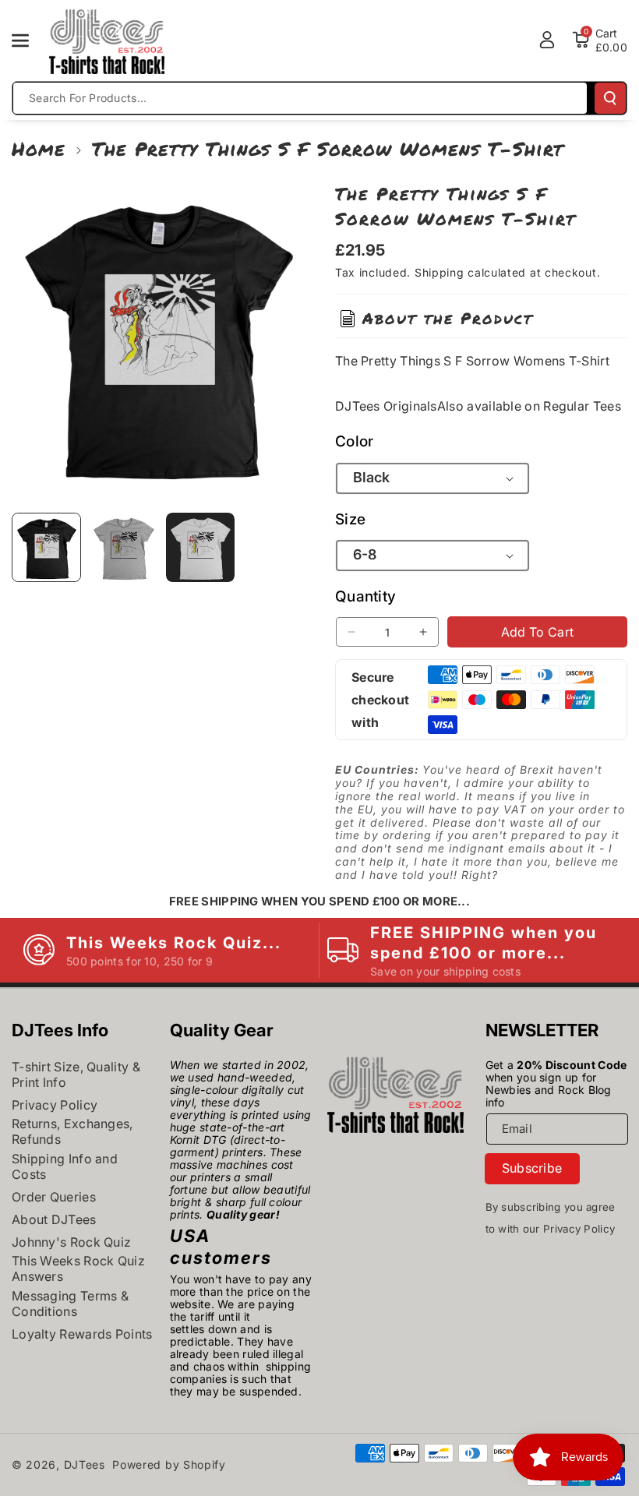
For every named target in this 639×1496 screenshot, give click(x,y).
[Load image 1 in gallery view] (46, 547)
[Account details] (547, 40)
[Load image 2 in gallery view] (123, 547)
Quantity (365, 596)
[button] (29, 40)
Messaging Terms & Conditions (70, 1303)
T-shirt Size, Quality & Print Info (76, 1074)
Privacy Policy (54, 1105)
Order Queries (54, 1197)
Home (38, 148)
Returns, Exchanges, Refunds (72, 1131)
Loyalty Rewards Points (82, 1334)
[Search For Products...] (610, 98)
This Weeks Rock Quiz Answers (78, 1268)
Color (354, 441)
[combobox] (300, 98)
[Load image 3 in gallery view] (200, 547)
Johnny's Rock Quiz (71, 1242)
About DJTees (54, 1219)
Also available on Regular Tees (529, 406)
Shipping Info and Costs (65, 1166)
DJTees (84, 1464)
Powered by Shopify (169, 1464)
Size (350, 519)
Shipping (439, 272)
